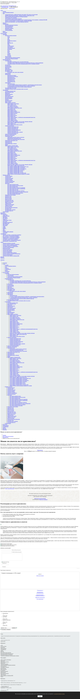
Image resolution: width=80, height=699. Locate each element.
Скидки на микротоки (7, 251)
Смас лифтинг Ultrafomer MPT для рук (15, 170)
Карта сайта (2, 638)
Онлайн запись (12, 8)
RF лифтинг (2, 670)
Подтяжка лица (8, 208)
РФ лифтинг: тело (8, 71)
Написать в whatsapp (43, 499)
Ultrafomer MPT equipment (8, 231)
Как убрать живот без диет (12, 189)
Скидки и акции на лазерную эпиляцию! (11, 244)
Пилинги (7, 99)
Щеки (8, 41)
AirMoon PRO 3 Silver (7, 220)
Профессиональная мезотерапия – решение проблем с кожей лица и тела (19, 15)
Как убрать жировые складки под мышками (16, 187)
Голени (8, 53)
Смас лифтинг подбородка (12, 106)
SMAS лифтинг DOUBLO (10, 102)
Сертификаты (3, 233)
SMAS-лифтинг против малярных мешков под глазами (18, 173)
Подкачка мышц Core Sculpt (10, 87)
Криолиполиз (8, 74)
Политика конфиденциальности (6, 653)
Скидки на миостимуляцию (8, 247)
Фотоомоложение (8, 100)
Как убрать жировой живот (12, 184)
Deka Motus (5, 225)
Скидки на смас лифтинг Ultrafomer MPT (11, 255)
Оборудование (3, 213)
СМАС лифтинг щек (11, 118)
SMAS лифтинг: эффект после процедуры (15, 122)
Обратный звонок (4, 8)
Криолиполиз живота (11, 75)
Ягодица (9, 55)
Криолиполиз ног (11, 79)
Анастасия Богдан (8, 27)
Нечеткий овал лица (9, 200)
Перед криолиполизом (9, 488)
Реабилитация (5, 211)
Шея (8, 43)
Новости (4, 22)
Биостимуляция (8, 66)
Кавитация (7, 68)
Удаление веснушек (9, 178)
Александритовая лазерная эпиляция (12, 57)
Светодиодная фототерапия (10, 134)
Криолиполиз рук (11, 77)
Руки (8, 50)
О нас (1, 10)
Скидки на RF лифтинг (7, 250)
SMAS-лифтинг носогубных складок (14, 124)
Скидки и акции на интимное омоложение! (11, 253)
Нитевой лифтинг (8, 98)
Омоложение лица (9, 136)
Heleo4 (6, 144)
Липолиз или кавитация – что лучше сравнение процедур (16, 21)
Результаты (2, 212)
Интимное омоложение (10, 135)
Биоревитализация (9, 94)
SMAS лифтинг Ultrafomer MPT (11, 145)
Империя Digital (2, 641)
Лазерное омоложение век (12, 128)
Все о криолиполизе (40, 599)
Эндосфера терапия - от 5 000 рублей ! (10, 246)
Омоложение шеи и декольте (11, 143)
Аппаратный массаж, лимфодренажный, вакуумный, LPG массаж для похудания (21, 14)
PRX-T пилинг (8, 101)
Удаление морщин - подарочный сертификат (12, 240)
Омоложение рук (8, 142)
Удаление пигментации (10, 181)
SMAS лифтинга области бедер (13, 112)
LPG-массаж (7, 64)
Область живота (10, 46)
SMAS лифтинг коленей (12, 113)
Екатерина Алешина (9, 28)
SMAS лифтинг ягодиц (12, 115)
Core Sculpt (5, 232)
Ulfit (4, 229)
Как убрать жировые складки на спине (15, 185)
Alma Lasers (5, 214)
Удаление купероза (9, 180)
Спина (8, 44)
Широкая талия (8, 197)
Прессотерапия (8, 69)
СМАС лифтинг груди (11, 119)
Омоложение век (8, 141)
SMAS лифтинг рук (11, 114)
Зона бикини (10, 47)
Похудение (7, 183)
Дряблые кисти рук (9, 205)
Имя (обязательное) (16, 550)
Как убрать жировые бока (12, 186)
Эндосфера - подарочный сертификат (10, 239)
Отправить (4, 566)
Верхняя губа (10, 42)
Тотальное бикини (11, 48)
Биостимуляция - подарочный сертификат (11, 236)
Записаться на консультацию (40, 498)
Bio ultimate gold (6, 223)
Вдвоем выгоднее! (6, 248)
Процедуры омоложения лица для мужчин (16, 139)
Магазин (2, 256)
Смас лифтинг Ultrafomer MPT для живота (15, 169)
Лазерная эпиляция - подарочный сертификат (12, 234)
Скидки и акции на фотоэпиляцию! (10, 245)
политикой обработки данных (59, 693)
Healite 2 (4, 228)
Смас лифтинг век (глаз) (12, 105)
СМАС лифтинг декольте (12, 120)
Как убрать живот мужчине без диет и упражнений (17, 191)
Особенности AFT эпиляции (11, 17)
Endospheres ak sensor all (7, 222)
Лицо (8, 37)
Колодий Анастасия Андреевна (11, 25)
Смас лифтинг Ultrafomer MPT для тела (15, 171)
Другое (4, 623)
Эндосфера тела (8, 60)
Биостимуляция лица (9, 92)
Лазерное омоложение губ (12, 130)
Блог (4, 13)
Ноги (8, 52)
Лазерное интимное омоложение (14, 129)
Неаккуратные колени (9, 204)
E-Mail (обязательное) (16, 552)
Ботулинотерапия (8, 97)
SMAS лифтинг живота (12, 111)
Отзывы (4, 11)
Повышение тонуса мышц (10, 194)
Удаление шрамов (8, 179)
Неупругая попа (8, 198)
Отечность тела (8, 196)
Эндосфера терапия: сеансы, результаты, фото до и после (16, 89)
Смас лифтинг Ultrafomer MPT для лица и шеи (16, 172)
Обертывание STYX (4, 661)
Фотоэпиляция (8, 56)
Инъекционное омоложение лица (14, 138)
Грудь (8, 36)
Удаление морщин (8, 176)
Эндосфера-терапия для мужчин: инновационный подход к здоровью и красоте (23, 63)
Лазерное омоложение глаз (12, 127)
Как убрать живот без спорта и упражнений (16, 188)
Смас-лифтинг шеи (11, 108)
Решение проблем (6, 175)
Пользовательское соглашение (6, 654)
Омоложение (5, 90)
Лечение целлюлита (9, 182)
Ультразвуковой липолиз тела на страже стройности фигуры (19, 86)
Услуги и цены (3, 33)
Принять (40, 696)
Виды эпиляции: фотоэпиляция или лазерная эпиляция (16, 16)
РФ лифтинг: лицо (9, 70)
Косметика (5, 32)
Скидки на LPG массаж (7, 249)
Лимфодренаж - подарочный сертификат (11, 237)
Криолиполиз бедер (11, 78)
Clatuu (4, 226)
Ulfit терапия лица (11, 83)
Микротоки (7, 93)
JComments (78, 568)
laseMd (4, 227)
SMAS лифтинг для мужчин (13, 103)
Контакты (2, 257)
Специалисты (5, 23)
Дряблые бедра (8, 203)
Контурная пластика (9, 96)
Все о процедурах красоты (5, 652)
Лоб (8, 38)
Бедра (8, 51)
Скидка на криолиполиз (7, 254)
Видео (4, 31)
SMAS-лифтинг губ (11, 123)
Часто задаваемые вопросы (8, 12)
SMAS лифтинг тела (11, 153)
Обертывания (8, 73)
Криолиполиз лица (11, 81)
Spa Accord (5, 221)
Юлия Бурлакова (8, 29)
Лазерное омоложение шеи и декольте (15, 132)
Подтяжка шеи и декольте (10, 209)
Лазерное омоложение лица (13, 126)
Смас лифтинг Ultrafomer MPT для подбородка (16, 168)
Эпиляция (5, 34)
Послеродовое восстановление (11, 207)
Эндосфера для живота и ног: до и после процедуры (17, 61)
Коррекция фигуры (6, 59)
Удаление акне (8, 177)
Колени (8, 54)
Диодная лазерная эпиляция (10, 35)
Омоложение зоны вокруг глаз (11, 140)
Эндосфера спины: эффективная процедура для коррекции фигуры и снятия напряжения (25, 62)
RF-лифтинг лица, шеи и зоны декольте (15, 72)
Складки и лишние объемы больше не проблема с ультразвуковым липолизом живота (24, 84)
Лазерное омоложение (9, 125)
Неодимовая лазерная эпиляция (11, 58)
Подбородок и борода (11, 40)
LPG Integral (5, 218)
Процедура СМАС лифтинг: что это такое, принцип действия (19, 121)
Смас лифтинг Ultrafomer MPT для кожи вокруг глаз (17, 166)
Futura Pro (5, 219)
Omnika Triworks (6, 215)
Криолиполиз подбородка (12, 76)
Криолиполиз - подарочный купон (10, 241)
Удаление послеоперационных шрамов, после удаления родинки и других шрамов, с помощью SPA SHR (26, 19)
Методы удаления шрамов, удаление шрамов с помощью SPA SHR (18, 20)
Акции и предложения (40, 575)
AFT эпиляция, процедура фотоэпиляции (13, 18)
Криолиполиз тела (11, 80)
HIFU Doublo (5, 224)
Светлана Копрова (9, 30)
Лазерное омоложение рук (12, 133)
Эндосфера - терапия (4, 667)
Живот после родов (9, 202)
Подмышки (9, 49)
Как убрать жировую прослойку (13, 193)
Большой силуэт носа (9, 201)
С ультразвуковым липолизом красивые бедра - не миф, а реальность (21, 85)
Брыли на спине (8, 199)
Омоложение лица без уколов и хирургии (15, 137)
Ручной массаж (8, 65)
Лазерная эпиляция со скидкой (9, 243)
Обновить (4, 563)
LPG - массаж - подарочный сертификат (11, 235)
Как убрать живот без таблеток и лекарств (15, 190)
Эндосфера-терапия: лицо (10, 91)
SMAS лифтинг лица (11, 104)
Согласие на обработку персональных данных (9, 655)
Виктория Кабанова (9, 26)
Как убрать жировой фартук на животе (15, 192)
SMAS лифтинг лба (11, 116)
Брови (8, 39)
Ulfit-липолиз (7, 82)
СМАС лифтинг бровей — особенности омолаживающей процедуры (21, 117)
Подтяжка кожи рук (9, 210)
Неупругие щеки (8, 206)
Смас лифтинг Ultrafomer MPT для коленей (16, 167)
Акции (1, 242)
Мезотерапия (7, 95)
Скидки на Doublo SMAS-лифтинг (10, 252)
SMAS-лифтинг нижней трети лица (14, 107)
